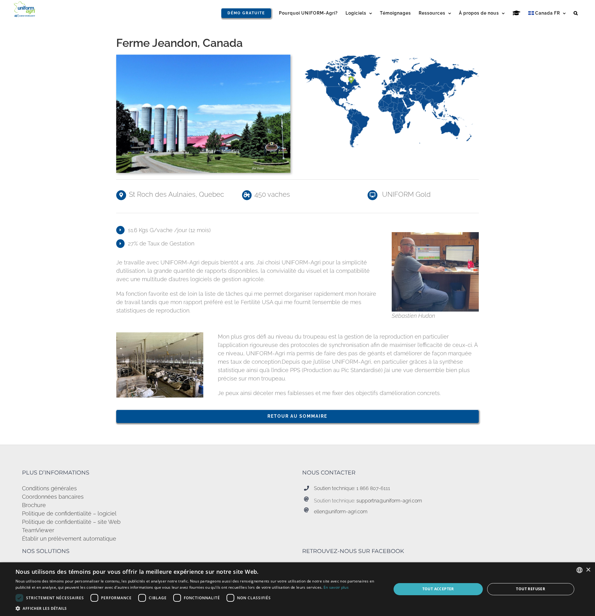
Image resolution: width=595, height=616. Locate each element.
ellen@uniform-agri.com (341, 512)
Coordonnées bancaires (53, 496)
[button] (576, 13)
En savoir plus (336, 587)
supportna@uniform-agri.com (389, 501)
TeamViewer (38, 530)
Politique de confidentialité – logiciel (69, 513)
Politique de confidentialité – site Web (71, 522)
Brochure (34, 505)
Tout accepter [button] (438, 588)
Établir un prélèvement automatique (69, 538)
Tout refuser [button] (530, 588)
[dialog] (297, 589)
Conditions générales (49, 488)
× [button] (588, 570)
